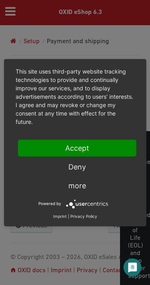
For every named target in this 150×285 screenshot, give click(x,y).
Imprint (60, 215)
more (77, 185)
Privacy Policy (83, 215)
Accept (77, 147)
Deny (77, 166)
